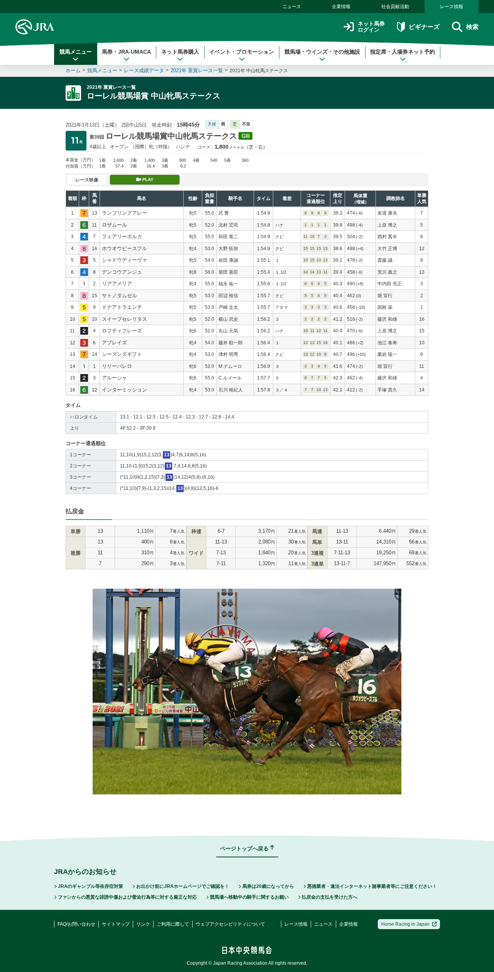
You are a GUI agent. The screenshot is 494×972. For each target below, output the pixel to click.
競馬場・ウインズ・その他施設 (322, 52)
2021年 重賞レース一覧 (197, 70)
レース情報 (451, 6)
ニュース (292, 6)
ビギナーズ (424, 27)
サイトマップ (116, 924)
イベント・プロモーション (241, 52)
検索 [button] (472, 27)
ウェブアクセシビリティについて (230, 924)
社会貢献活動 (395, 6)
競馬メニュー (75, 52)
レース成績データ (144, 70)
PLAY (147, 179)
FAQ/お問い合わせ (76, 924)
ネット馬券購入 (180, 52)
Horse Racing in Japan (405, 924)
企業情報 (341, 6)
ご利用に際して (173, 924)
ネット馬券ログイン (371, 26)
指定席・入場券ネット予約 (402, 52)
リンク (143, 924)
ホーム (73, 70)
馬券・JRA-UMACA (126, 52)
